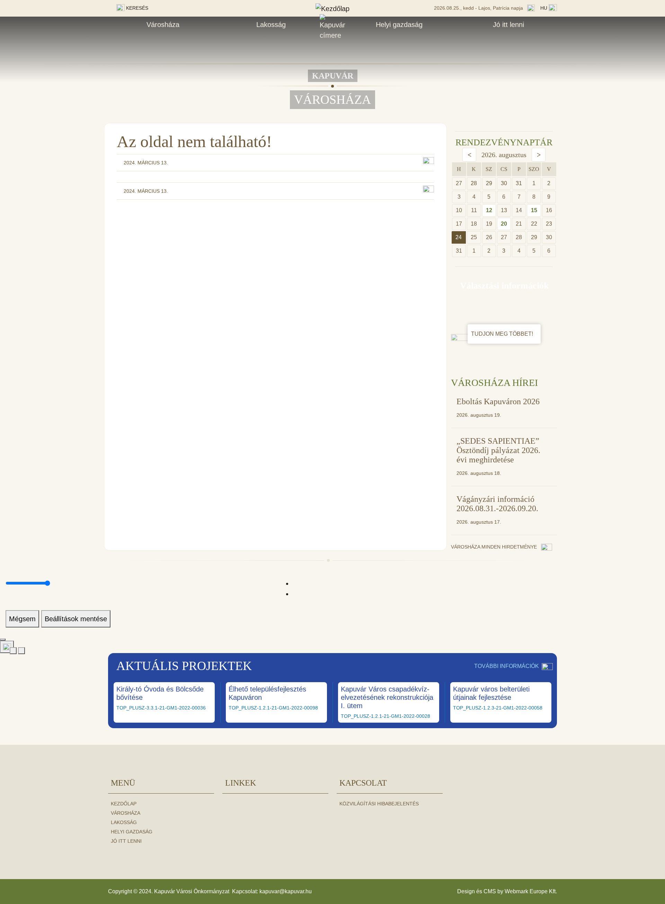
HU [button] (544, 8)
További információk (506, 666)
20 (504, 224)
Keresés (136, 8)
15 (534, 210)
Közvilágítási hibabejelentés (379, 803)
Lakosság (271, 24)
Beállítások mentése (76, 619)
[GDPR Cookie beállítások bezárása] (3, 640)
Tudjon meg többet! (502, 334)
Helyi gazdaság (399, 24)
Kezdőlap (123, 803)
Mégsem (22, 619)
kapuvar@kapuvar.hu (285, 891)
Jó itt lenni (508, 24)
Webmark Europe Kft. (531, 891)
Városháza (163, 24)
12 (489, 210)
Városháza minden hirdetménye (494, 547)
